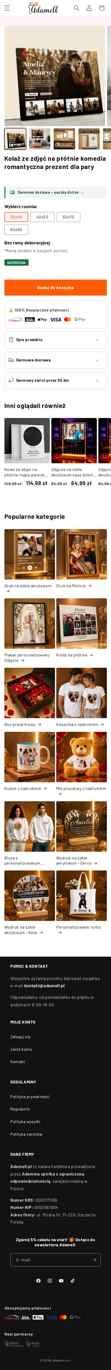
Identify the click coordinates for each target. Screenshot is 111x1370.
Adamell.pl (61, 1360)
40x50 (42, 217)
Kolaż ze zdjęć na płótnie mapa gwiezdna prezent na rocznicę (27, 472)
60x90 (16, 229)
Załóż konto (21, 1049)
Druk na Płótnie (71, 585)
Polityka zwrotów (26, 1134)
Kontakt (17, 1061)
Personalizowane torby (78, 926)
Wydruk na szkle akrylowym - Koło (21, 929)
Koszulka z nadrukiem (77, 724)
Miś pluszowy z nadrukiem (81, 788)
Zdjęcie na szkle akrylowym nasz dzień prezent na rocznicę (72, 472)
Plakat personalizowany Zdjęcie (27, 657)
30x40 (16, 217)
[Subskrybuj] (94, 1260)
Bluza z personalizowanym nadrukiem (22, 860)
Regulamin (20, 1109)
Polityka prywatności (30, 1096)
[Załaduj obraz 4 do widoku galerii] (89, 139)
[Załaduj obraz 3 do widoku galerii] (64, 139)
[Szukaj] (76, 8)
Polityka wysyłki (25, 1121)
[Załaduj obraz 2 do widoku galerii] (40, 139)
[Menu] (7, 8)
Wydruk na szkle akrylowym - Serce (74, 860)
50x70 (69, 217)
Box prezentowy (20, 724)
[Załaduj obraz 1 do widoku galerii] (15, 139)
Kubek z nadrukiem (22, 788)
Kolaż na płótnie (72, 654)
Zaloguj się (20, 1036)
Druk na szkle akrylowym (28, 585)
